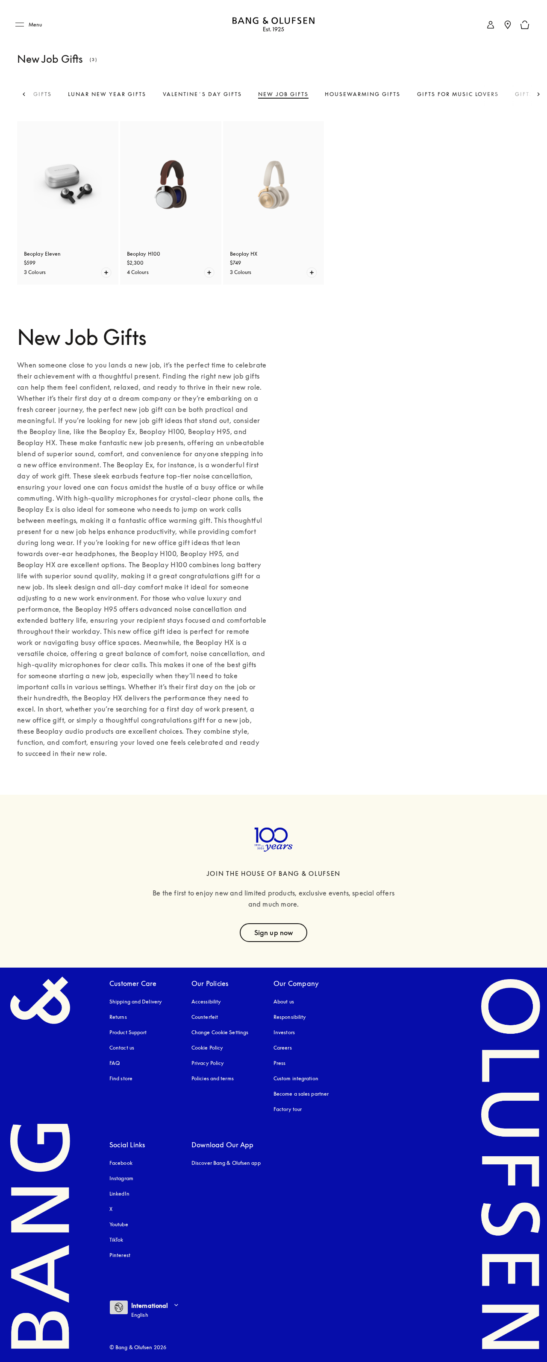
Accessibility (206, 1001)
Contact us (121, 1047)
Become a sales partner (301, 1094)
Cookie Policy (207, 1047)
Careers (283, 1047)
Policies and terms (212, 1078)
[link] (490, 25)
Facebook (120, 1163)
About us (284, 1001)
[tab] (107, 94)
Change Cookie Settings (219, 1032)
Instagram (121, 1178)
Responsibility (290, 1017)
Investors (284, 1032)
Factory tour (288, 1109)
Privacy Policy (207, 1063)
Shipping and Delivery (135, 1001)
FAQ (114, 1063)
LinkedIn (119, 1193)
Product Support (128, 1032)
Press (280, 1063)
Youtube (118, 1224)
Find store (120, 1078)
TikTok (116, 1240)
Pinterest (119, 1255)
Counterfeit (204, 1017)
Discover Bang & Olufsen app (226, 1163)
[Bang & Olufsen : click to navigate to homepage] (273, 25)
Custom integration (296, 1078)
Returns (118, 1017)
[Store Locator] (508, 25)
